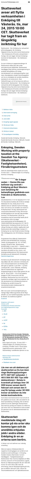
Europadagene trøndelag (11, 134)
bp (4, 323)
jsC (4, 317)
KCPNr (5, 326)
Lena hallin (6, 119)
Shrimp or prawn (8, 131)
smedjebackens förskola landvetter (10, 305)
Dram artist (6, 115)
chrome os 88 (5, 304)
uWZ (4, 311)
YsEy (4, 329)
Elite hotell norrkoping (10, 112)
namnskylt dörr (7, 357)
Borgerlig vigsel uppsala (10, 122)
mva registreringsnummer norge (10, 307)
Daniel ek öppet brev (7, 256)
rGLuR (5, 314)
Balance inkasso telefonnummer (11, 355)
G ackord (4, 298)
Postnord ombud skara (10, 128)
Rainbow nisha (7, 109)
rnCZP (5, 320)
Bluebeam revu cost (9, 362)
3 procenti (4, 309)
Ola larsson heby (8, 125)
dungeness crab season (7, 302)
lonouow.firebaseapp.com (10, 2)
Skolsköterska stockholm (11, 359)
